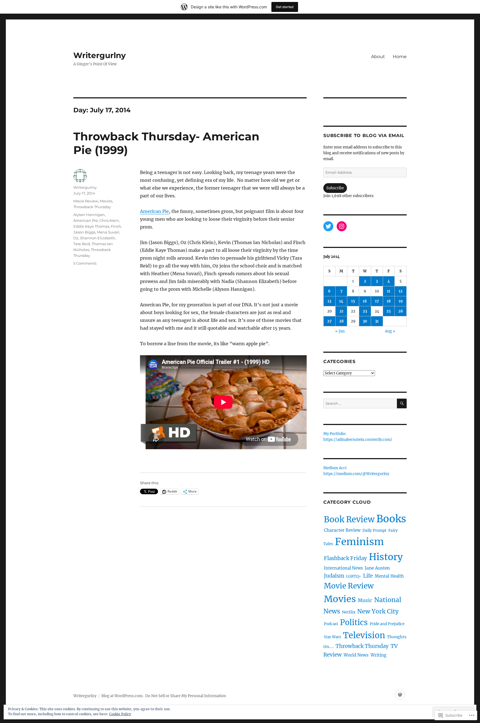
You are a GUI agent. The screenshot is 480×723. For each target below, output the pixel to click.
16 (365, 301)
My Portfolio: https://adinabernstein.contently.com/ (357, 437)
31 (377, 321)
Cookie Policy (120, 714)
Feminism (359, 541)
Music (365, 600)
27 (329, 321)
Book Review (349, 520)
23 (365, 311)
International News (343, 568)
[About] (400, 695)
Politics (354, 622)
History (386, 557)
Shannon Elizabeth (97, 238)
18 (389, 301)
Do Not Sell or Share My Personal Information (185, 696)
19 (401, 301)
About (378, 56)
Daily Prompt (374, 530)
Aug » (390, 331)
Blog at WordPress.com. (122, 696)
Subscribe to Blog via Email (363, 135)
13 (329, 301)
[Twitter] (328, 226)
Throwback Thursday (92, 207)
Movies (106, 201)
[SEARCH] (402, 403)
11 (388, 291)
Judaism (334, 576)
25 (388, 311)
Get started (285, 7)
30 (365, 321)
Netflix (348, 612)
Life (368, 576)
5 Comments (84, 263)
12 (400, 291)
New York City (378, 611)
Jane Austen (377, 568)
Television (364, 635)
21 (341, 311)
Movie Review (85, 201)
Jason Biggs (84, 232)
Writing (378, 655)
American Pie (154, 211)
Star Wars (332, 637)
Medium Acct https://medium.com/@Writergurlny (356, 471)
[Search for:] (360, 403)
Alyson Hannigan (89, 214)
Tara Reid (81, 244)
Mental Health (389, 576)
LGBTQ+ (353, 576)
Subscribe (335, 188)
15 (353, 301)
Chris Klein (109, 220)
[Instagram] (342, 226)
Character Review (342, 530)
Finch (116, 226)
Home (400, 56)
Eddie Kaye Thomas (91, 226)
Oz (75, 238)
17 (377, 301)
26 (400, 311)
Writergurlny (99, 55)
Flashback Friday (345, 558)
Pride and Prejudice (387, 624)
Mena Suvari (108, 232)
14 (341, 301)
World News (356, 655)
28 (341, 321)
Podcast (331, 624)
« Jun (340, 331)
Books (391, 519)
